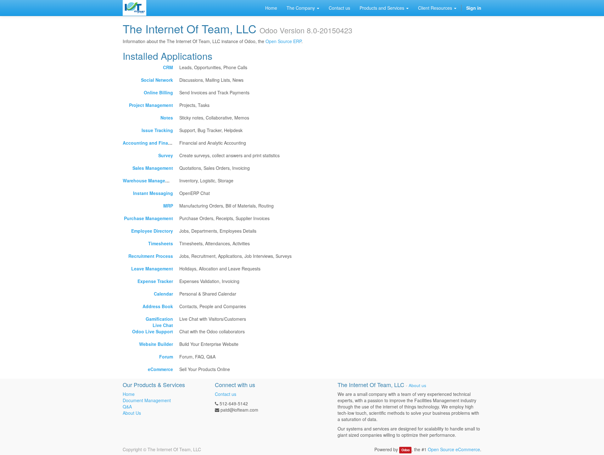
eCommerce (160, 369)
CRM (168, 67)
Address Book (158, 306)
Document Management (147, 400)
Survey (165, 155)
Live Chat (163, 325)
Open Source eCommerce (454, 449)
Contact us (225, 394)
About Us (132, 413)
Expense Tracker (155, 281)
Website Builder (156, 344)
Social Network (157, 80)
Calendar (163, 294)
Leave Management (152, 268)
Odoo (405, 449)
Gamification (159, 319)
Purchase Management (148, 218)
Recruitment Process (150, 256)
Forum (166, 356)
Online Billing (158, 92)
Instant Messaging (153, 193)
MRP (168, 206)
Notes (166, 117)
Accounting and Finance (149, 143)
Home (129, 394)
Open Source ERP (283, 41)
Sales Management (152, 168)
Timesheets (160, 243)
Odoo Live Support (152, 331)
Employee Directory (152, 231)
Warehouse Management (149, 180)
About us (417, 385)
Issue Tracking (157, 130)
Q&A (127, 406)
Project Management (151, 105)
